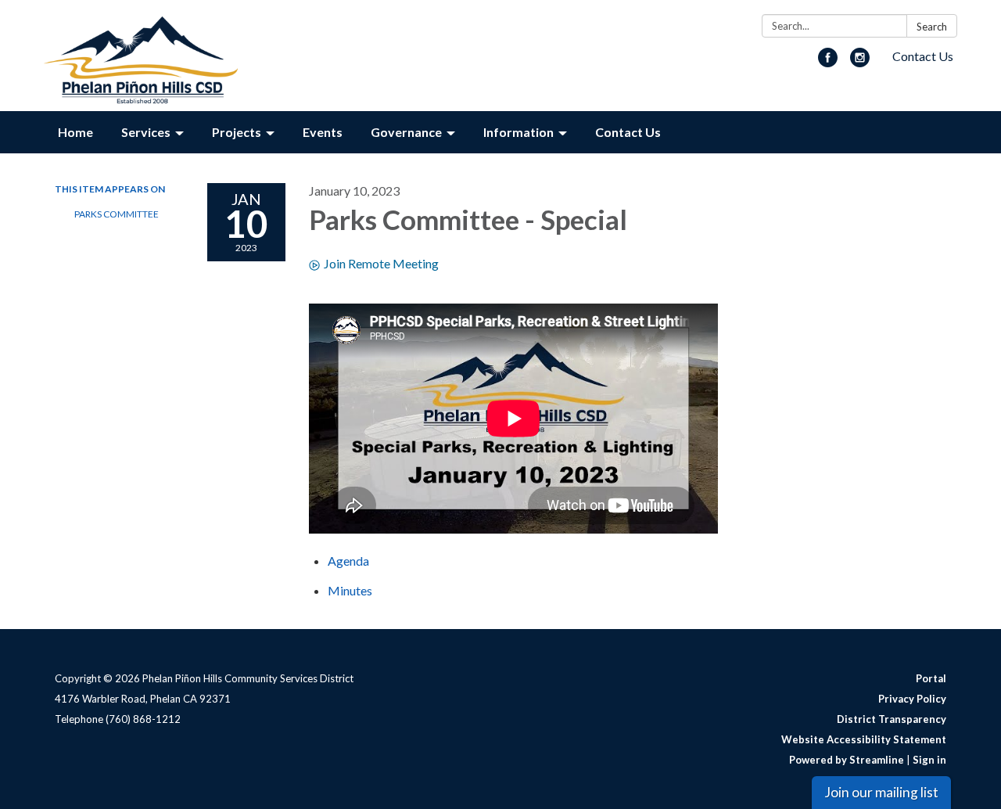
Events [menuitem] (323, 131)
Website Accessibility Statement (863, 739)
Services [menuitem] (145, 131)
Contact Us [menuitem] (628, 131)
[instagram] (860, 62)
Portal (931, 678)
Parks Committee (116, 214)
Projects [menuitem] (236, 131)
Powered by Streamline (846, 759)
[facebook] (828, 62)
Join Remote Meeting (381, 263)
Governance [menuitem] (406, 131)
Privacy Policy (912, 698)
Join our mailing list (881, 792)
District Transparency (891, 719)
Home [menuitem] (75, 131)
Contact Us (922, 56)
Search (932, 26)
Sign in (929, 759)
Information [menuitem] (518, 131)
